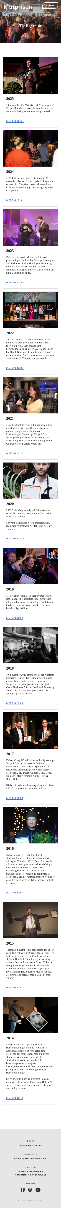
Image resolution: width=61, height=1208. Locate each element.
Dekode (39, 1201)
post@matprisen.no (30, 1145)
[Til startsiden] (18, 9)
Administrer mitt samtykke (30, 1174)
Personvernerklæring (30, 1171)
